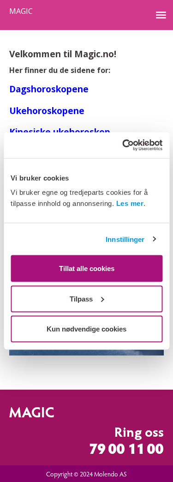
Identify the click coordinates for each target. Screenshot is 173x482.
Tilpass (81, 298)
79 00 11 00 (126, 450)
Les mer (130, 203)
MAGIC (21, 11)
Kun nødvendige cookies (86, 329)
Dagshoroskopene (49, 89)
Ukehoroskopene (46, 110)
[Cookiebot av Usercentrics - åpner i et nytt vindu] (123, 145)
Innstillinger (125, 239)
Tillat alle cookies (86, 268)
